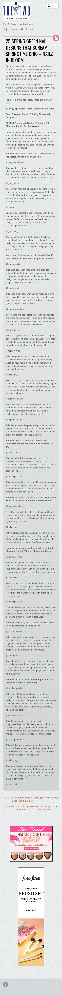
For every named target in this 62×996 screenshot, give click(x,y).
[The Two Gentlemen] (16, 17)
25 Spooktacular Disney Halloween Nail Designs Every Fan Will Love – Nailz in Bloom (31, 808)
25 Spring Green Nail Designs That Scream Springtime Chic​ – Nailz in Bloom (29, 50)
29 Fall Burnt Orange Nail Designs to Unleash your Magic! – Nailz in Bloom (32, 799)
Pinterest (28, 29)
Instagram (13, 29)
